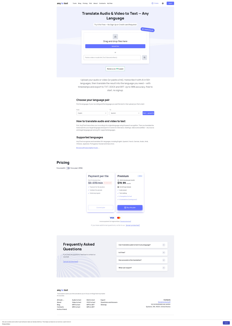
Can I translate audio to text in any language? (135, 245)
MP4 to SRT (91, 307)
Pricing (85, 3)
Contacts (102, 3)
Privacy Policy (6, 324)
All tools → (60, 300)
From (77, 110)
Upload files (115, 46)
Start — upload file (148, 113)
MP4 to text (76, 307)
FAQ (90, 3)
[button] (162, 3)
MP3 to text (76, 305)
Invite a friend (62, 309)
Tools (74, 3)
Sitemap (104, 305)
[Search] (144, 57)
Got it (226, 323)
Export (103, 300)
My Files (109, 3)
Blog (79, 3)
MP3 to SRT (91, 305)
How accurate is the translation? (130, 260)
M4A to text (91, 300)
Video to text (76, 302)
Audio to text (76, 300)
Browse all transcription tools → (88, 148)
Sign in (170, 3)
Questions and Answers (109, 302)
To (110, 110)
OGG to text (91, 302)
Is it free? (122, 252)
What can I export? (125, 268)
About (95, 3)
